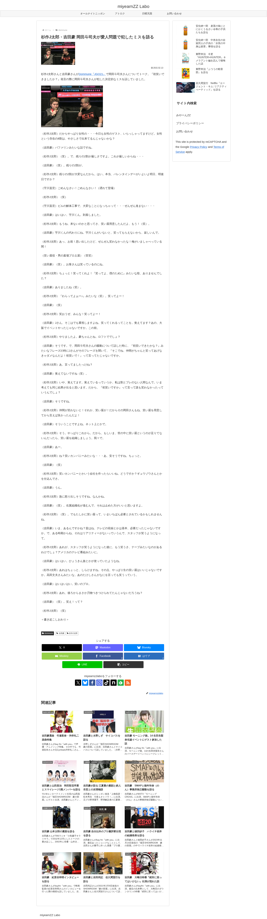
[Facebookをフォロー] (92, 683)
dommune (48, 633)
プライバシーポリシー (190, 123)
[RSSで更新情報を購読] (128, 683)
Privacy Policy (198, 147)
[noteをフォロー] (113, 683)
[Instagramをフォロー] (99, 683)
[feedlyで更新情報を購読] (121, 683)
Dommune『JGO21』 (92, 74)
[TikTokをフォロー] (106, 683)
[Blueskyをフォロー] (85, 683)
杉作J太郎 (73, 633)
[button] (123, 664)
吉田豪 (61, 633)
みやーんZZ (183, 115)
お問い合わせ (184, 131)
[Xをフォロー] (78, 683)
